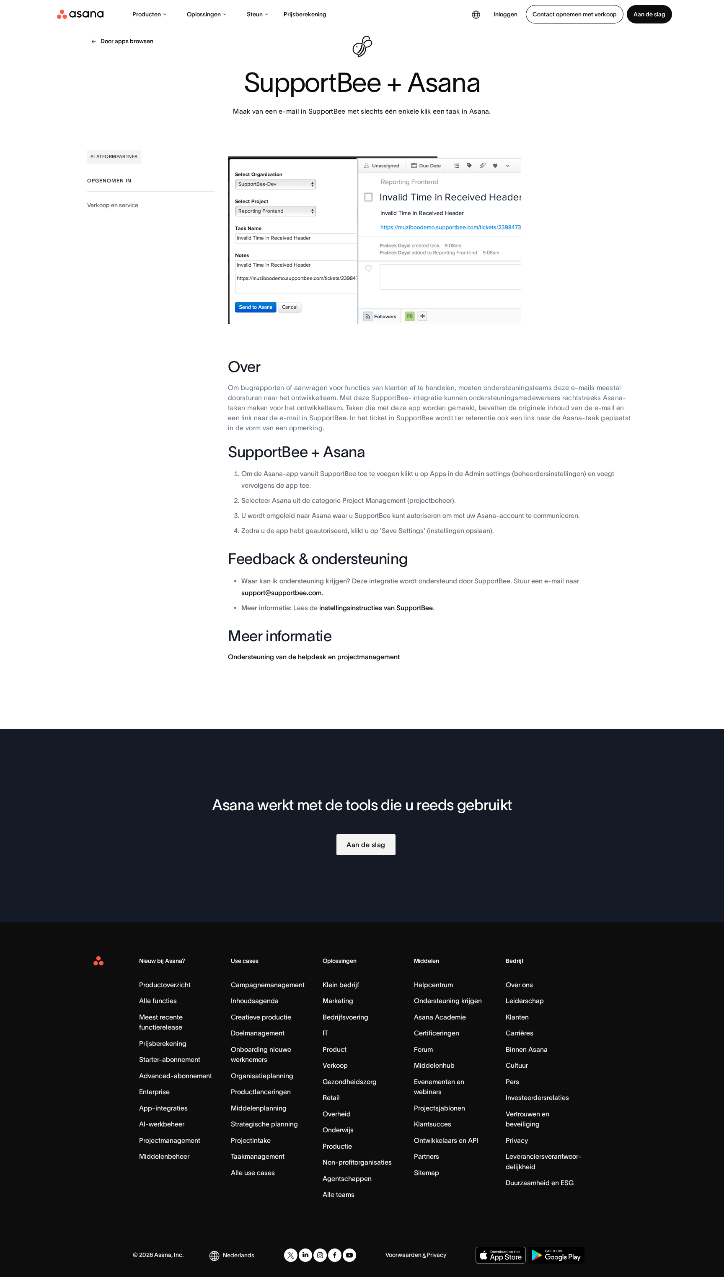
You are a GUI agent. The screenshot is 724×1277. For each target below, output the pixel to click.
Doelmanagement (257, 1033)
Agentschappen (347, 1178)
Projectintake (251, 1140)
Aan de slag (649, 14)
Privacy (517, 1140)
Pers (512, 1081)
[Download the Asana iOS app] (501, 1255)
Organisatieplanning (262, 1075)
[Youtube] (349, 1255)
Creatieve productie (261, 1017)
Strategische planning (264, 1124)
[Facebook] (334, 1255)
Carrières (519, 1033)
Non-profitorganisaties (357, 1162)
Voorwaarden (403, 1254)
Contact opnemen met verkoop (575, 14)
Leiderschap (525, 1000)
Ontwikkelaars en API (446, 1140)
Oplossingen (204, 14)
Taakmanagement (257, 1156)
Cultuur (517, 1065)
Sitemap (426, 1172)
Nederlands (238, 1255)
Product (334, 1049)
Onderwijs (338, 1130)
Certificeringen (436, 1033)
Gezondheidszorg (350, 1081)
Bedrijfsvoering (345, 1017)
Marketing (338, 1000)
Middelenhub (434, 1065)
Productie (337, 1146)
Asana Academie (440, 1017)
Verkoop (335, 1065)
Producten (146, 14)
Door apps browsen (127, 41)
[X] (290, 1255)
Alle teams (338, 1194)
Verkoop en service (112, 205)
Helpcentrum (433, 984)
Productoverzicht (165, 984)
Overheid (337, 1114)
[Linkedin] (305, 1255)
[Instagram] (320, 1255)
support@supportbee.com (281, 592)
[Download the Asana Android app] (556, 1255)
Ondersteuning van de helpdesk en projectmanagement (314, 657)
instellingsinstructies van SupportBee (376, 607)
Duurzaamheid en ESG (540, 1182)
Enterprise (154, 1091)
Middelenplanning (259, 1108)
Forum (423, 1049)
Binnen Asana (527, 1049)
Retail (331, 1097)
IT (325, 1033)
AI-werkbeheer (161, 1124)
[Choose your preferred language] (476, 14)
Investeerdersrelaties (537, 1097)
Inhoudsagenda (255, 1000)
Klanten (517, 1017)
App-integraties (163, 1108)
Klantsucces (432, 1124)
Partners (426, 1156)
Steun (255, 14)
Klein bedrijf (341, 984)
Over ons (519, 984)
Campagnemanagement (268, 984)
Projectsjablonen (439, 1108)
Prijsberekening (305, 14)
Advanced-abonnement (175, 1075)
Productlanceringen (261, 1091)
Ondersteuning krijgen (448, 1000)
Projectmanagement (169, 1140)
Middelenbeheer (164, 1156)
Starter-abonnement (169, 1059)
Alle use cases (253, 1172)
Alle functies (158, 1000)
